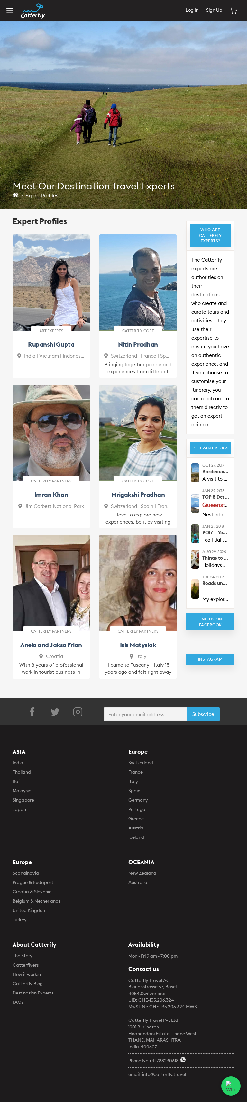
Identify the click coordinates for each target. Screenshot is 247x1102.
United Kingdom (29, 910)
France (135, 772)
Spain (134, 791)
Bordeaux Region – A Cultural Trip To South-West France (215, 471)
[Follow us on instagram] (77, 711)
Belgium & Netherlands (36, 901)
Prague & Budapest (33, 882)
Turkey (20, 920)
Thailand (22, 772)
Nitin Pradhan (138, 344)
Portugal (137, 809)
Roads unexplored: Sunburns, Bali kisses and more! (215, 583)
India (18, 763)
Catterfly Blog (28, 983)
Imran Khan (51, 494)
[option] (123, 104)
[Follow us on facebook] (32, 711)
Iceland (136, 837)
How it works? (27, 974)
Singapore (23, 800)
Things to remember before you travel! (215, 558)
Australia (137, 882)
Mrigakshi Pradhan (138, 494)
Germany (138, 800)
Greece (136, 818)
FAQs (18, 1002)
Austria (135, 828)
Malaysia (22, 791)
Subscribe (203, 714)
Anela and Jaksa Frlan (51, 645)
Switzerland (140, 763)
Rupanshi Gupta (51, 344)
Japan (19, 809)
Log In (192, 10)
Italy (133, 781)
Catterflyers (26, 965)
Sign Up (214, 10)
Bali (16, 781)
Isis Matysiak (138, 645)
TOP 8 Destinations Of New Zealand (215, 497)
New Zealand (142, 873)
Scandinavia (26, 873)
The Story (22, 956)
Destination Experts (33, 993)
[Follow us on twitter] (54, 711)
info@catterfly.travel (164, 1074)
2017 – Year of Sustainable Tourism (215, 532)
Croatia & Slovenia (32, 892)
